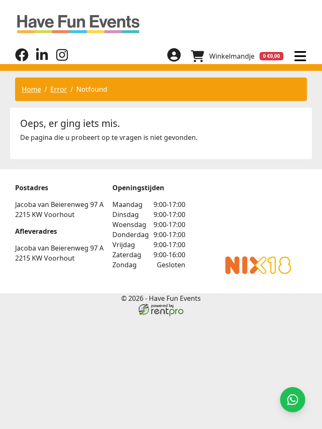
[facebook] (22, 59)
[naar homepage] (161, 24)
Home (31, 89)
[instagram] (62, 59)
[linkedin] (42, 59)
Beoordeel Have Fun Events (258, 216)
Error (58, 89)
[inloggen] (174, 56)
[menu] (300, 56)
